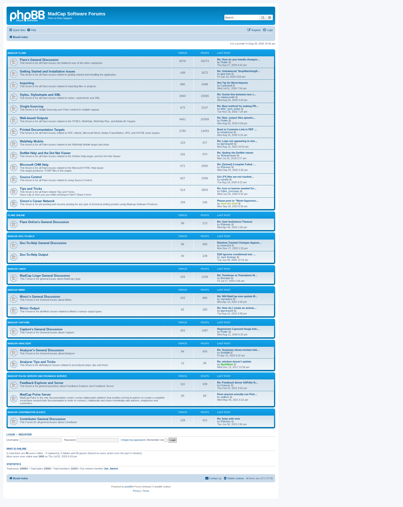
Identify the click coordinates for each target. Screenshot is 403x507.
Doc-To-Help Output (34, 254)
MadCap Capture (19, 322)
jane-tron (226, 73)
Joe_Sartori (111, 468)
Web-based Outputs (34, 118)
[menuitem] (31, 30)
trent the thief (229, 203)
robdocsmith (228, 97)
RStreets (226, 167)
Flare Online (16, 215)
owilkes (225, 397)
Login (11, 434)
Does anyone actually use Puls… (237, 394)
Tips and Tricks (31, 188)
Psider (224, 62)
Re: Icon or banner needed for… (237, 188)
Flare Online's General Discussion (44, 222)
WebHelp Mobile (31, 141)
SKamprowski (228, 155)
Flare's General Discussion (39, 60)
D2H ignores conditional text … (236, 254)
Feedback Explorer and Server (41, 383)
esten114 (226, 245)
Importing (27, 83)
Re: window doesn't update (234, 361)
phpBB (128, 486)
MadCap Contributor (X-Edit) (26, 412)
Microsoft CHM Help (34, 164)
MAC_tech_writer (230, 108)
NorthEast (227, 364)
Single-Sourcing (31, 106)
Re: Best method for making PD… (238, 106)
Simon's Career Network (37, 201)
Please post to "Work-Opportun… (237, 200)
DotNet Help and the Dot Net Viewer (45, 153)
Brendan (225, 278)
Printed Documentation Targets (42, 129)
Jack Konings (228, 257)
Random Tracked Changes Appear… (239, 242)
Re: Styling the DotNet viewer (235, 152)
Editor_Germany (230, 191)
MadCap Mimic (16, 290)
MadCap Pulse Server (35, 394)
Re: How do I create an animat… (237, 308)
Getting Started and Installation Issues (47, 71)
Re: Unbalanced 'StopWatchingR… (238, 71)
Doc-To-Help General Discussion (43, 243)
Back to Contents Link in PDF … (237, 129)
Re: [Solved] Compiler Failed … (236, 164)
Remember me (155, 439)
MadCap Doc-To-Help (21, 236)
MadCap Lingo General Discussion (45, 275)
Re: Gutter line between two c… (236, 94)
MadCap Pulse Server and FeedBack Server (37, 376)
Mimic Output (29, 308)
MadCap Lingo (17, 269)
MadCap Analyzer (19, 343)
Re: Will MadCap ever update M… (237, 296)
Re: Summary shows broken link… (238, 349)
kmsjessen (227, 132)
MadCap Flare (17, 53)
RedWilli (225, 352)
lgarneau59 (227, 143)
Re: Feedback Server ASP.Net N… (237, 382)
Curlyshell (226, 85)
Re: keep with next (228, 418)
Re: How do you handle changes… (238, 59)
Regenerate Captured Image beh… (238, 329)
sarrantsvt (226, 299)
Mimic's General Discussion (40, 296)
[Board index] (28, 15)
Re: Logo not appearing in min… (237, 141)
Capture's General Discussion (41, 329)
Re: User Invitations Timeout (234, 221)
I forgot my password (133, 439)
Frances (225, 385)
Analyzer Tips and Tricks (38, 362)
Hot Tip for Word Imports (232, 82)
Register (25, 434)
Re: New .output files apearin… (236, 117)
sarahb (225, 179)
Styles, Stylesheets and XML (40, 95)
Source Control (31, 177)
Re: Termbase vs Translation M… (237, 275)
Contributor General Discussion (43, 419)
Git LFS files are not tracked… (235, 176)
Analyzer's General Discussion (42, 350)
